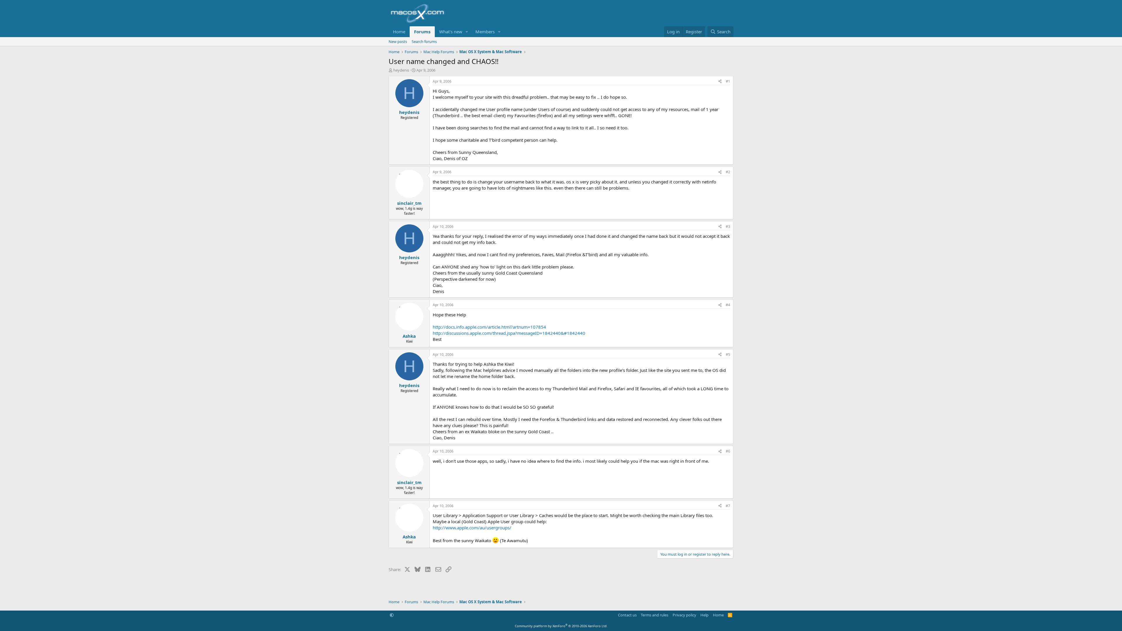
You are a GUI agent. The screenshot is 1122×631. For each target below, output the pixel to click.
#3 (728, 226)
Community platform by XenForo (561, 626)
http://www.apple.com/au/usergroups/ (472, 528)
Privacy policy (684, 615)
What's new (450, 31)
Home (399, 31)
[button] (467, 31)
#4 (728, 304)
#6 (728, 451)
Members (485, 31)
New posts (398, 41)
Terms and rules (654, 615)
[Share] (720, 81)
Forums (422, 31)
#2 (728, 171)
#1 (728, 81)
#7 (728, 505)
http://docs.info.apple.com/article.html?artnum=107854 (489, 327)
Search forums (424, 41)
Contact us (627, 615)
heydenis (401, 70)
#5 (728, 354)
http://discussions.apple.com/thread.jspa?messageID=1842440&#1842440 (509, 333)
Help (704, 615)
